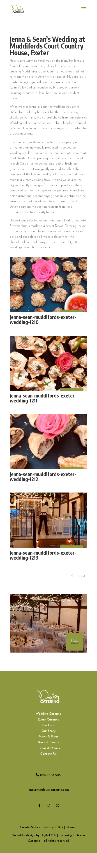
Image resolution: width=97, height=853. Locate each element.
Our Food (48, 725)
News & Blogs (48, 736)
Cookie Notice (30, 827)
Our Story (48, 731)
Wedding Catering (48, 714)
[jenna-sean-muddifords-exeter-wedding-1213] (48, 547)
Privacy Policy (53, 827)
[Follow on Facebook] (39, 805)
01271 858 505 (50, 775)
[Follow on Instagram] (48, 805)
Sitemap (71, 827)
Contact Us (48, 753)
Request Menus (48, 748)
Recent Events (48, 742)
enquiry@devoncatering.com (48, 790)
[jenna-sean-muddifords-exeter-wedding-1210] (48, 312)
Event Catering (48, 719)
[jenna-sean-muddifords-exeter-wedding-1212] (48, 469)
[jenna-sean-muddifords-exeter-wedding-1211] (48, 390)
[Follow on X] (57, 805)
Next (81, 576)
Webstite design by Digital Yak (34, 835)
